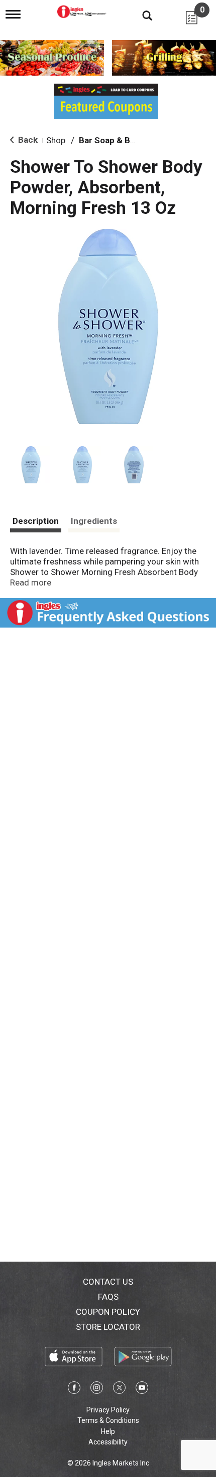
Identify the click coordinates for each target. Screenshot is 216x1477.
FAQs (108, 1297)
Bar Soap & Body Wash (123, 140)
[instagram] (96, 1389)
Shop (55, 140)
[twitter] (119, 1389)
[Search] (139, 15)
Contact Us (108, 1282)
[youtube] (142, 1389)
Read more (30, 582)
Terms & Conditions (108, 1420)
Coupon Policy (108, 1312)
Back (27, 140)
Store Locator (108, 1327)
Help (108, 1431)
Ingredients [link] (94, 521)
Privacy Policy (108, 1410)
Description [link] (36, 521)
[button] (31, 465)
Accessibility (108, 1442)
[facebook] (74, 1389)
